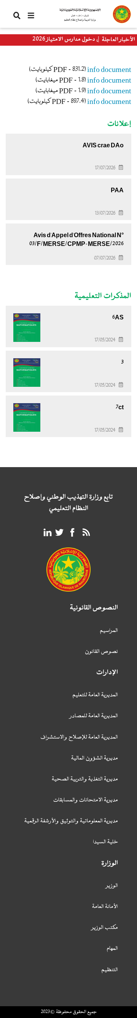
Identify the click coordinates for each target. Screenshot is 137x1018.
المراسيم (109, 631)
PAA (117, 190)
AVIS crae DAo (103, 145)
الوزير (112, 886)
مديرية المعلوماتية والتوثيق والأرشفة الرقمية (71, 821)
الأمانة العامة (105, 907)
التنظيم (109, 970)
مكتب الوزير (105, 928)
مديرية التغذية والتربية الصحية (85, 779)
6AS (118, 317)
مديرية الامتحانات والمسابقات (85, 800)
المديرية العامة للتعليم (95, 695)
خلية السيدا (105, 842)
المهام (112, 949)
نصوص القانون (101, 652)
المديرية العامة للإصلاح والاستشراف (79, 737)
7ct (120, 407)
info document (109, 69)
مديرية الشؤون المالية (94, 758)
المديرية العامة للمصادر (94, 716)
